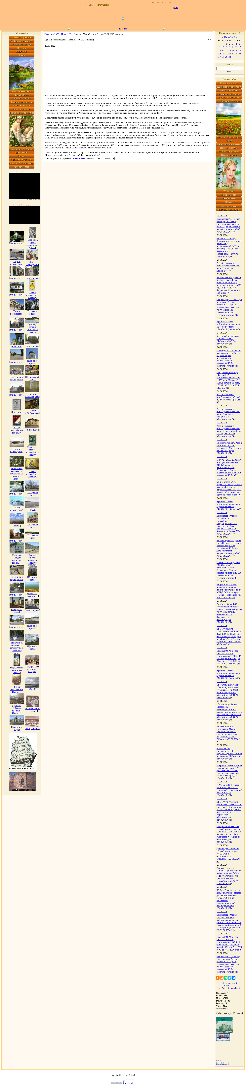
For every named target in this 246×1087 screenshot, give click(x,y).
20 (219, 53)
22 (226, 53)
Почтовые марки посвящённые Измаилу (32, 451)
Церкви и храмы (32, 362)
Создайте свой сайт (231, 988)
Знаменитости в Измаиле (33, 709)
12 (240, 47)
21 (223, 53)
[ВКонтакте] (233, 978)
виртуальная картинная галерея (17, 670)
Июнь (64, 34)
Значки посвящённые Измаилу (32, 295)
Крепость (16, 346)
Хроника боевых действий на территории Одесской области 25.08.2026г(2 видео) (228, 325)
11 (236, 47)
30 (229, 57)
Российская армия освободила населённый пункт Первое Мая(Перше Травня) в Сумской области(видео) (229, 431)
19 (240, 50)
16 (229, 50)
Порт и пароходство (16, 262)
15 (226, 50)
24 (233, 53)
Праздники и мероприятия (16, 378)
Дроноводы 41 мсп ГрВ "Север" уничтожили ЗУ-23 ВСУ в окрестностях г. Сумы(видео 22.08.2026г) (229, 853)
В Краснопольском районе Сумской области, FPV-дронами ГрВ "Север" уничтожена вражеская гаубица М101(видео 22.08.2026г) (229, 771)
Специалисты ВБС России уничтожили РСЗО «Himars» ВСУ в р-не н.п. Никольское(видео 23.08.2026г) (229, 448)
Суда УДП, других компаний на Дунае (32, 244)
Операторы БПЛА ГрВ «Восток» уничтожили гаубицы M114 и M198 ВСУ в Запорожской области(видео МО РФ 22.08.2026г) (228, 691)
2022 (56, 34)
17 (233, 50)
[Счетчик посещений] (223, 1040)
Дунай (32, 509)
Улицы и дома (16, 243)
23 (229, 53)
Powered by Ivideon (33, 199)
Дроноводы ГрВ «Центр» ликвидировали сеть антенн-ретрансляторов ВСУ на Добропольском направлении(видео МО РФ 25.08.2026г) (229, 225)
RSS (176, 7)
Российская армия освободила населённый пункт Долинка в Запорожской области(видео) (228, 414)
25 (236, 53)
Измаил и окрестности (32, 594)
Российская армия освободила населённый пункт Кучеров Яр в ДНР (229, 397)
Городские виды (33, 312)
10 (233, 47)
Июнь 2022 (229, 37)
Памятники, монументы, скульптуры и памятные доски (16, 473)
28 (223, 57)
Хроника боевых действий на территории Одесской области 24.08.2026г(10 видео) (228, 505)
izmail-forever (78, 158)
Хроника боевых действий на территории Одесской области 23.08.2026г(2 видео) (228, 674)
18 (236, 50)
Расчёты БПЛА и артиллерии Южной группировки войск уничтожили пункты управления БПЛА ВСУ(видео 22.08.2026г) (228, 732)
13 (70, 34)
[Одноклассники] (218, 978)
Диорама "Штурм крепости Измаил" (16, 559)
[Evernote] (225, 978)
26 (240, 53)
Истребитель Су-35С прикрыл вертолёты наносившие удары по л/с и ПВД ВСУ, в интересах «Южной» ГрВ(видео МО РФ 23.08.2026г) (229, 591)
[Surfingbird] (229, 978)
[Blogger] (222, 978)
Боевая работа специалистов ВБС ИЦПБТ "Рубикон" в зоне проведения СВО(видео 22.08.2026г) (229, 753)
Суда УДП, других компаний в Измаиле (32, 328)
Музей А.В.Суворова (32, 395)
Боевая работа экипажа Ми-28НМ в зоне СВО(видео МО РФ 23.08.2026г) (228, 340)
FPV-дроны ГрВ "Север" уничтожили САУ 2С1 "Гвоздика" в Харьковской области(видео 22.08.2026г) (229, 790)
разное (17, 525)
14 (223, 50)
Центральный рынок (32, 378)
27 (219, 57)
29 (226, 57)
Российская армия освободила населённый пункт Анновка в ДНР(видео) (228, 267)
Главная (123, 28)
